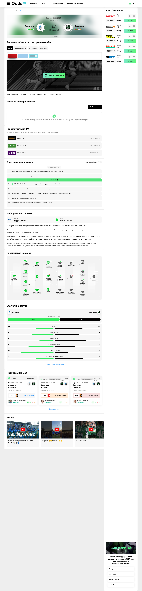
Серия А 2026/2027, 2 (54, 18)
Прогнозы (33, 4)
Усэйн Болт (113, 585)
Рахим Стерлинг (114, 579)
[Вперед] (101, 434)
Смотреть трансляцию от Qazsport (33, 56)
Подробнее (53, 36)
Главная (9, 11)
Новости (45, 4)
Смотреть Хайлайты (12, 56)
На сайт (130, 20)
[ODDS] (19, 3)
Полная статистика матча (54, 364)
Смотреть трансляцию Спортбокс (23, 56)
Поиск (134, 4)
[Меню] (8, 3)
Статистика (33, 48)
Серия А (22, 11)
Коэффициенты (20, 48)
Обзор (10, 48)
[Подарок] (130, 4)
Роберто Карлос (114, 569)
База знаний (58, 4)
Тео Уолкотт (113, 574)
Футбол (15, 11)
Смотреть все (54, 409)
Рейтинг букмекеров (75, 4)
